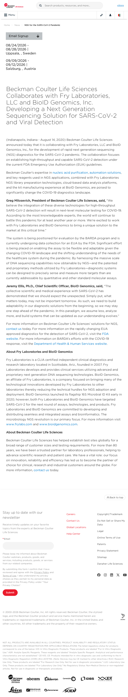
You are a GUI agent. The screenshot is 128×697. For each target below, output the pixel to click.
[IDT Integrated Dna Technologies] (105, 679)
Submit (10, 592)
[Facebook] (98, 575)
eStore (120, 5)
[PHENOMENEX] (51, 690)
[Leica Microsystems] (15, 690)
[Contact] (101, 15)
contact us (14, 329)
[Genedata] (69, 679)
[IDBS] (87, 679)
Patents (101, 544)
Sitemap (102, 557)
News (17, 25)
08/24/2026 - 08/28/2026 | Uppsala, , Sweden (21, 49)
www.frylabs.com (19, 424)
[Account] (110, 15)
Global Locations (76, 527)
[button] (41, 6)
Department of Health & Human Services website (70, 343)
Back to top (116, 497)
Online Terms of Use (108, 537)
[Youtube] (125, 575)
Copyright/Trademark (109, 514)
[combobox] (69, 5)
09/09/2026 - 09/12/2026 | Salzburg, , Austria (21, 65)
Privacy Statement (107, 550)
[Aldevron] (51, 679)
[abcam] (33, 679)
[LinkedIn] (111, 575)
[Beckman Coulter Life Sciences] (13, 5)
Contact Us (73, 520)
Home (7, 25)
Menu (11, 14)
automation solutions (105, 172)
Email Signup (18, 36)
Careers (70, 514)
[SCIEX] (69, 690)
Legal (100, 531)
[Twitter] (118, 575)
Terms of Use (9, 575)
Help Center (73, 533)
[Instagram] (105, 575)
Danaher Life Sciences (110, 563)
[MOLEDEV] (33, 690)
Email (6, 539)
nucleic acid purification (70, 172)
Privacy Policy (41, 572)
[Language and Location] (119, 15)
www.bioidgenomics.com (58, 424)
